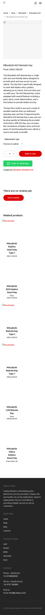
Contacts (6, 531)
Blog (5, 527)
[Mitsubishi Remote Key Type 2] (12, 313)
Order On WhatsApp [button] (20, 163)
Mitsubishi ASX (35, 13)
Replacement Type (12, 139)
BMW (5, 552)
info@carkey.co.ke (17, 593)
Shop (13, 13)
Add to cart (30, 154)
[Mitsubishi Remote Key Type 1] (12, 353)
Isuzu (5, 560)
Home (5, 13)
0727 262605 (12, 584)
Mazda (6, 548)
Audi (5, 544)
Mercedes (7, 556)
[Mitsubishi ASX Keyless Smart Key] (12, 272)
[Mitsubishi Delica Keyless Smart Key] (12, 434)
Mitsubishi (22, 13)
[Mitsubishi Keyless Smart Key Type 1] (12, 229)
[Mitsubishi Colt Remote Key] (12, 392)
